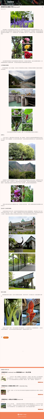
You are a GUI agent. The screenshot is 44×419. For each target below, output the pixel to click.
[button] (42, 7)
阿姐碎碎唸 (10, 2)
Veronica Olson (24, 416)
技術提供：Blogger (22, 414)
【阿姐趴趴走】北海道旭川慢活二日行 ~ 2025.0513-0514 (14, 386)
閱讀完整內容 (40, 382)
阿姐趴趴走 (6, 337)
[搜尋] (42, 2)
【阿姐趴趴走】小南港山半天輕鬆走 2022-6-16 (12, 399)
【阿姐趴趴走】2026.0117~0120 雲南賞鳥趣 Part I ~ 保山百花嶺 (16, 372)
